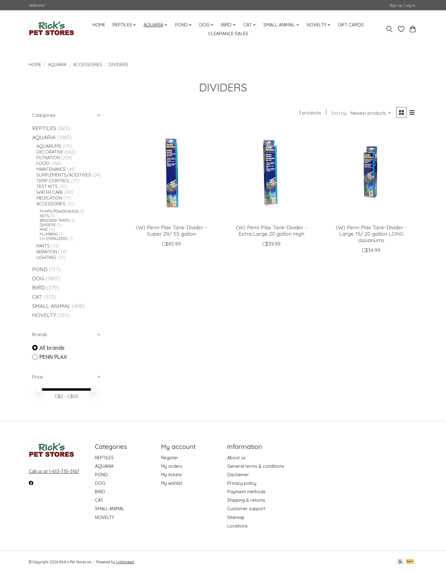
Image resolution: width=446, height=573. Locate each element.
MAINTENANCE (51, 169)
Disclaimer (238, 474)
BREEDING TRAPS (54, 220)
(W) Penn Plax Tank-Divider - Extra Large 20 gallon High (271, 230)
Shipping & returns (246, 500)
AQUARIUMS (48, 146)
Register (169, 457)
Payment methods (246, 491)
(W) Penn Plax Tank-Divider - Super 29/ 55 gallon (171, 230)
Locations (237, 526)
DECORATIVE (49, 152)
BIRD (38, 287)
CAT (37, 296)
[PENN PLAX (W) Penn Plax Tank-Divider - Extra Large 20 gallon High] (271, 173)
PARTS (43, 246)
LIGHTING (46, 257)
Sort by (338, 113)
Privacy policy (241, 483)
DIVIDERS (48, 225)
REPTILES (44, 128)
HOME (99, 25)
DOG (38, 278)
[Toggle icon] (389, 29)
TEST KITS (47, 186)
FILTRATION (48, 157)
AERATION (46, 251)
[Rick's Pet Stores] (51, 29)
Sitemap (236, 517)
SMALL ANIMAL (51, 305)
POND (40, 269)
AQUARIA (57, 64)
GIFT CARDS (351, 25)
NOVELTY (44, 315)
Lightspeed (125, 562)
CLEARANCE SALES (228, 33)
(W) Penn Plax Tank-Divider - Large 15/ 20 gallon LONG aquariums (371, 233)
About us (236, 457)
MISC (44, 229)
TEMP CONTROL (53, 181)
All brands (52, 347)
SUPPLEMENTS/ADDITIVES (63, 175)
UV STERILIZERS (53, 238)
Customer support (246, 508)
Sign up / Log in (402, 5)
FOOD (42, 163)
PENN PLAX (53, 356)
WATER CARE (49, 192)
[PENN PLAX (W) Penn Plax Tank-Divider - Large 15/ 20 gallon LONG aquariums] (371, 173)
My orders (171, 466)
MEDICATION (49, 198)
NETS (44, 216)
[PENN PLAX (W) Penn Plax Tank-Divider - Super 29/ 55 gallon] (171, 173)
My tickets (171, 474)
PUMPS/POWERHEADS (59, 211)
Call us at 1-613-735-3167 (54, 471)
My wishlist (171, 483)
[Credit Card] (400, 562)
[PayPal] (410, 562)
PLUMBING (49, 234)
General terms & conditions (255, 466)
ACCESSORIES (87, 64)
